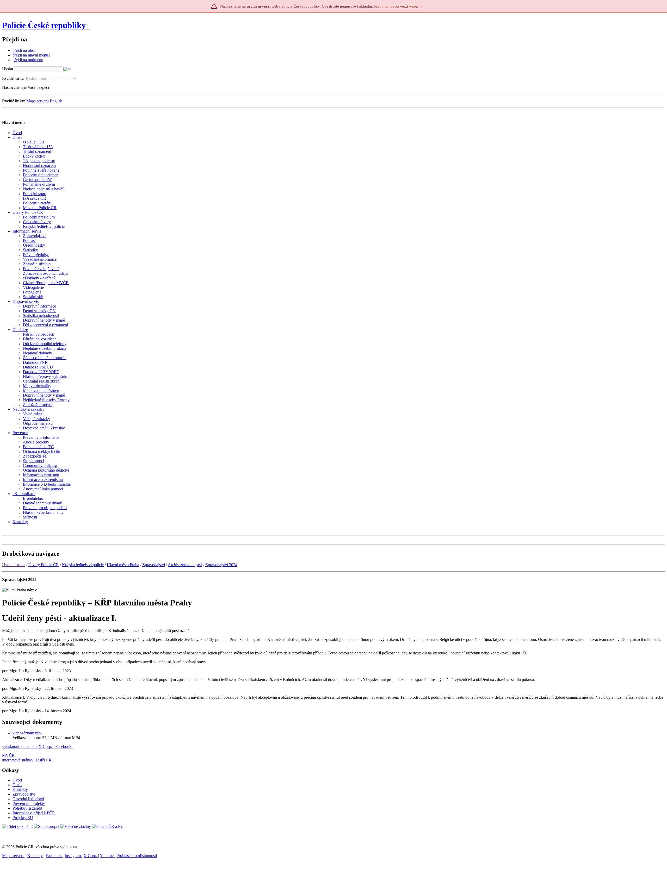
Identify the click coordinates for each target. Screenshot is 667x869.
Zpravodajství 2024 (221, 564)
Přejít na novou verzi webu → (398, 6)
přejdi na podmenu (28, 60)
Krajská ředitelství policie (83, 564)
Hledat (7, 69)
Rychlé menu (13, 78)
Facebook (63, 746)
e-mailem (28, 746)
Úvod (17, 780)
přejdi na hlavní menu (30, 55)
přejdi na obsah (25, 50)
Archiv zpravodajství (185, 564)
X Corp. (46, 746)
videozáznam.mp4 (27, 733)
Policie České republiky (44, 25)
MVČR (8, 755)
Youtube (107, 855)
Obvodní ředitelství (28, 799)
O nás (17, 785)
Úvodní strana (13, 564)
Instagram (73, 855)
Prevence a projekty (29, 803)
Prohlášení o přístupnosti (136, 855)
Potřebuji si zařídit (27, 808)
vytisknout (10, 746)
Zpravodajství (153, 564)
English (56, 101)
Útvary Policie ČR (43, 564)
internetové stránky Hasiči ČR (27, 760)
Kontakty (20, 789)
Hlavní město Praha (123, 564)
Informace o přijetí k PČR (34, 813)
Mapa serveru (37, 101)
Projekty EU (23, 817)
